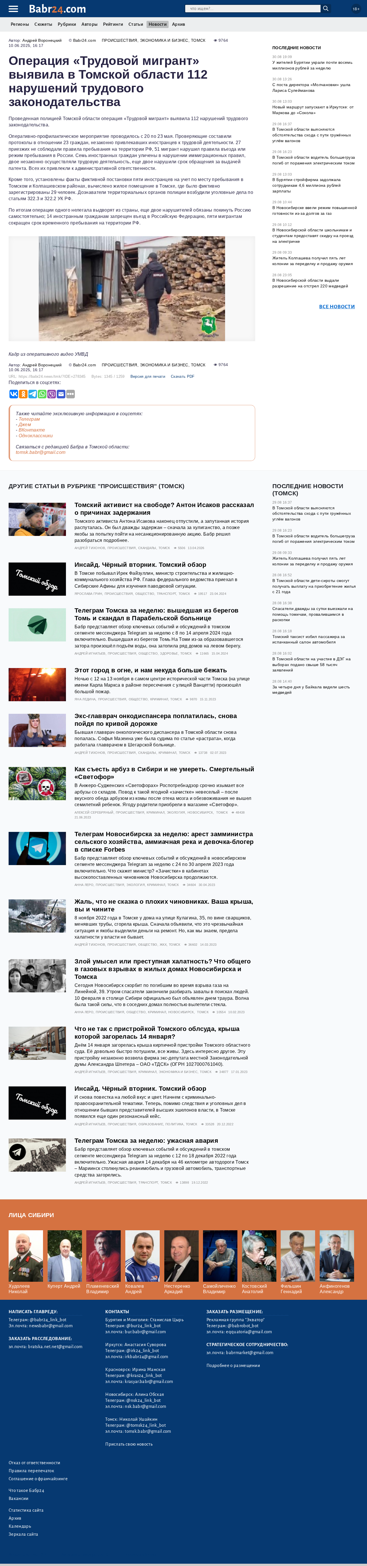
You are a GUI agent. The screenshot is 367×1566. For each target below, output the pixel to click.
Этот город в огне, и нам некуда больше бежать (151, 670)
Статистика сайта (26, 1510)
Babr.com (57, 9)
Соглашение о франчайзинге (38, 1478)
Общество (145, 593)
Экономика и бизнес (164, 40)
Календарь (20, 1526)
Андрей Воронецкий (42, 40)
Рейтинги (113, 24)
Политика (174, 1124)
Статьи (135, 24)
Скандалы (147, 548)
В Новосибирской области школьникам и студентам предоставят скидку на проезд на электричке (312, 235)
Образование (150, 1124)
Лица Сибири (31, 1215)
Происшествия (119, 40)
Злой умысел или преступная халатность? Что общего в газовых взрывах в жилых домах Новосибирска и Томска (163, 969)
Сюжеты (43, 24)
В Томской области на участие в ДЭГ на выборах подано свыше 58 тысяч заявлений (311, 664)
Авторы (89, 24)
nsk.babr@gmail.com (145, 1406)
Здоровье (169, 653)
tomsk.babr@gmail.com (40, 452)
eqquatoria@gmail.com (249, 1331)
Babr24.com (84, 40)
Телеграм (29, 419)
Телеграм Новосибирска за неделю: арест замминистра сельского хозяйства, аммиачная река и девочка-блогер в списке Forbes (164, 841)
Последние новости (296, 47)
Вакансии (19, 1498)
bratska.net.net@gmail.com (55, 1346)
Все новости (337, 306)
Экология (176, 812)
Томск (198, 40)
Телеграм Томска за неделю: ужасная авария (146, 1140)
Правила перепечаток (31, 1470)
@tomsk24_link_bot (145, 1425)
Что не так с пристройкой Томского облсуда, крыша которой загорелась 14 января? (157, 1032)
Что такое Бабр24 (26, 1490)
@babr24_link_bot (48, 1319)
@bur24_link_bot (143, 1325)
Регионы (20, 24)
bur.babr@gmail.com (145, 1331)
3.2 (43, 1554)
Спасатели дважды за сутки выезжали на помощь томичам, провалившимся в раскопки (312, 614)
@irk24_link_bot (142, 1350)
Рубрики (67, 24)
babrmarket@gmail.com (249, 1352)
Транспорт (166, 593)
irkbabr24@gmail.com (146, 1356)
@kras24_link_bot (144, 1375)
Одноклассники (36, 435)
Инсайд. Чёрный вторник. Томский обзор (140, 564)
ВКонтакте (32, 430)
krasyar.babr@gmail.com (149, 1381)
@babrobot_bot (243, 1325)
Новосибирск (200, 812)
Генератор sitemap (139, 1554)
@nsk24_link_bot (143, 1400)
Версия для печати (147, 376)
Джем (25, 424)
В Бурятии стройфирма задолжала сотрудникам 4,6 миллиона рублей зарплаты (306, 185)
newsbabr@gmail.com (51, 1325)
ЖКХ (163, 944)
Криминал (159, 699)
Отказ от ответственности (34, 1462)
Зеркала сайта (23, 1534)
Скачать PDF (183, 376)
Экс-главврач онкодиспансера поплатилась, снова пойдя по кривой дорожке (156, 719)
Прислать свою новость (129, 1444)
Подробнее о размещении (233, 1365)
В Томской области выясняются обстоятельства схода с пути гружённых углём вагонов (311, 135)
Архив (178, 24)
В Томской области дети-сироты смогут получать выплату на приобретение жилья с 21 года (314, 586)
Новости (158, 24)
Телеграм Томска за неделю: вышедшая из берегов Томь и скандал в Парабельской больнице (157, 614)
